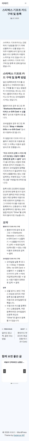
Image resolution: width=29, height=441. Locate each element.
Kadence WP (19, 435)
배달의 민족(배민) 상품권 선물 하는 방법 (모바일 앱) (14, 362)
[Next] (24, 371)
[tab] (11, 383)
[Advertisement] (14, 31)
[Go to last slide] (4, 371)
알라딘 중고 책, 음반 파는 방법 (7, 334)
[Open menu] (25, 3)
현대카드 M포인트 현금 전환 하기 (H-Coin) (22, 335)
